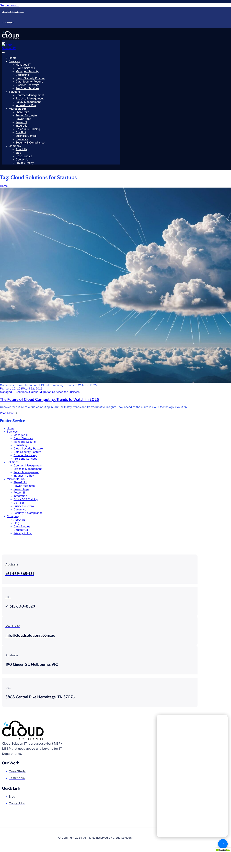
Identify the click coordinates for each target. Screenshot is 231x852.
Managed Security (27, 71)
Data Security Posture (29, 81)
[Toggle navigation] (3, 42)
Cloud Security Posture (30, 78)
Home (12, 57)
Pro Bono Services (27, 88)
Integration (22, 125)
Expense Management (30, 98)
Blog (18, 152)
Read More (7, 413)
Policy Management (28, 102)
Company (15, 146)
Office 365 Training (28, 129)
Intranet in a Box (26, 105)
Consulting (22, 74)
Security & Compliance (30, 142)
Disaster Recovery (27, 85)
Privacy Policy (25, 163)
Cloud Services (25, 68)
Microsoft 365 (18, 108)
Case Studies (24, 156)
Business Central (26, 135)
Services (14, 61)
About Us (21, 149)
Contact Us (23, 159)
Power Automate (26, 115)
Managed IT (23, 64)
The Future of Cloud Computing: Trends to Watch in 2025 (49, 399)
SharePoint (22, 112)
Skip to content (9, 5)
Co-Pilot (21, 132)
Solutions (14, 91)
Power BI (21, 122)
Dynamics (22, 139)
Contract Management (30, 95)
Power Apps (23, 118)
